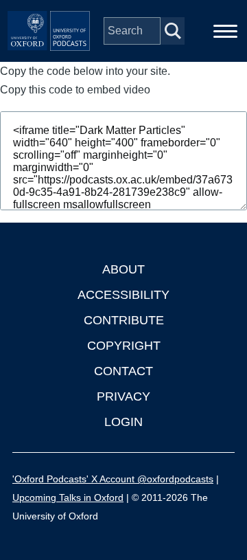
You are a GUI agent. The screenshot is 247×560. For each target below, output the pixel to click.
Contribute (124, 320)
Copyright (124, 345)
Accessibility (123, 295)
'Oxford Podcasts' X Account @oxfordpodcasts (112, 478)
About (123, 269)
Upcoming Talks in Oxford (68, 497)
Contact (123, 371)
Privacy (123, 396)
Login (123, 422)
